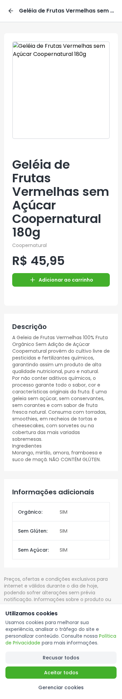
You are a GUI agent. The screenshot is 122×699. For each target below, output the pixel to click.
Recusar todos (61, 657)
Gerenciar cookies (61, 687)
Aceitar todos (61, 672)
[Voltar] (10, 10)
